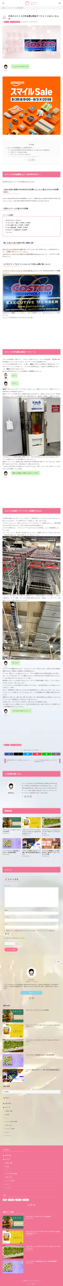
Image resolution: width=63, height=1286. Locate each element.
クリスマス (11, 1199)
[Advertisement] (32, 330)
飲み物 (7, 1114)
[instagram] (31, 796)
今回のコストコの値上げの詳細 (19, 152)
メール (7, 917)
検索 (58, 961)
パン (6, 1118)
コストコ (6, 21)
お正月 (4, 1199)
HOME (25, 1280)
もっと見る (31, 160)
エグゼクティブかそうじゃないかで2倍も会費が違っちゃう (26, 156)
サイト (6, 924)
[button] (9, 754)
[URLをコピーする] (55, 754)
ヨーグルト (25, 1199)
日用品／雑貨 (8, 1111)
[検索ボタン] (59, 3)
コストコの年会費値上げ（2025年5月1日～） (21, 147)
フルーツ (7, 1132)
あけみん (11, 793)
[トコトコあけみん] (31, 3)
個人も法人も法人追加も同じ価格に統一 (21, 154)
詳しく (31, 992)
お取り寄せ (8, 1103)
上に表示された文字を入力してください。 (15, 938)
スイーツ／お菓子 (10, 1128)
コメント (8, 885)
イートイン (8, 1135)
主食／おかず (8, 1125)
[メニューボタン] (3, 3)
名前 (6, 910)
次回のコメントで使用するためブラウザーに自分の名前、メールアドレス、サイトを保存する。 (31, 930)
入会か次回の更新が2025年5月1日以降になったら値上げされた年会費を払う (30, 150)
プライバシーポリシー (34, 1280)
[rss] (34, 1205)
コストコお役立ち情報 (15, 21)
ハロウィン (18, 1199)
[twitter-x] (30, 998)
